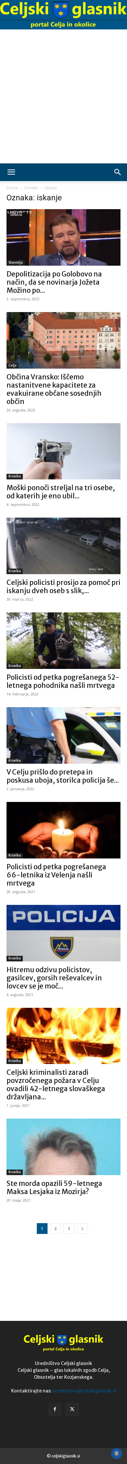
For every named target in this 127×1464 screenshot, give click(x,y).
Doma (12, 188)
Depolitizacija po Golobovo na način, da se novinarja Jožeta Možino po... (54, 282)
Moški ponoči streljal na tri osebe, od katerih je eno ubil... (61, 491)
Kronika (14, 476)
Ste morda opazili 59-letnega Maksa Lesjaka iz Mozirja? (54, 1187)
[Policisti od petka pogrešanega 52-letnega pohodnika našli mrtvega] (63, 640)
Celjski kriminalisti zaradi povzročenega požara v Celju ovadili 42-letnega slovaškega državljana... (56, 1084)
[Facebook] (55, 1409)
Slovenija (15, 262)
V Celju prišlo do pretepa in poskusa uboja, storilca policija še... (63, 776)
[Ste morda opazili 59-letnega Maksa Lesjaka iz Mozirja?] (63, 1147)
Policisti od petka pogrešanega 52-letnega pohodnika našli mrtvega (63, 681)
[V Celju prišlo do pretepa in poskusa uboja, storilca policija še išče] (63, 735)
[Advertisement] (63, 96)
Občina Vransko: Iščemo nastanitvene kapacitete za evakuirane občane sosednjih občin (54, 389)
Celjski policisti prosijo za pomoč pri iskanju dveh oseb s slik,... (63, 586)
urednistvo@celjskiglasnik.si (84, 1391)
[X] (72, 1409)
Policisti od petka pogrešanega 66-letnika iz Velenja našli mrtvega (56, 875)
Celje (12, 365)
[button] (11, 172)
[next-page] (82, 1228)
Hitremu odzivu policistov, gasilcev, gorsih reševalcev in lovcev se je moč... (54, 977)
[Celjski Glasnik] (63, 15)
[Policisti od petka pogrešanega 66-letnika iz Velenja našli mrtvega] (63, 830)
